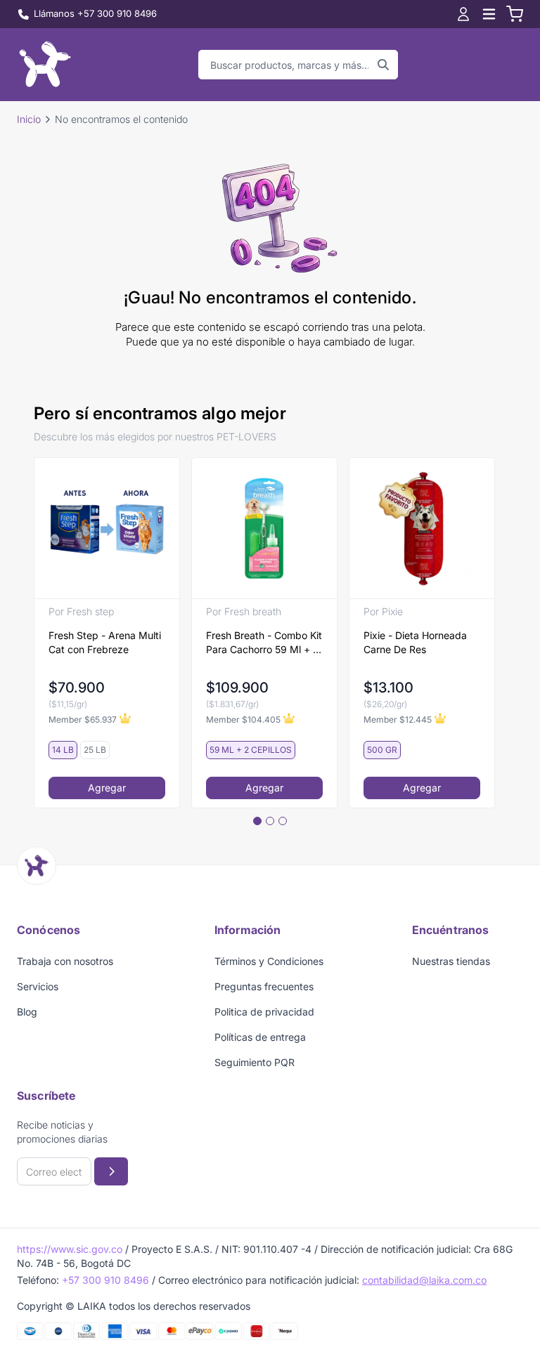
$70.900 (77, 687)
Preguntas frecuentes (264, 986)
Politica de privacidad (264, 1012)
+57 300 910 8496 (105, 1280)
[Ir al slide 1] (257, 821)
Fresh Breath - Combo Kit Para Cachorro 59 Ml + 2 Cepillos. (264, 643)
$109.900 (237, 687)
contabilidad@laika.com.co (424, 1280)
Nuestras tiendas (451, 961)
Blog (27, 1012)
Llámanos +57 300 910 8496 (95, 13)
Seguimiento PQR (254, 1062)
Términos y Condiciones (268, 961)
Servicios (37, 986)
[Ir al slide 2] (270, 821)
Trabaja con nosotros (65, 961)
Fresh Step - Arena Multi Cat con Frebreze (105, 642)
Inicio (29, 119)
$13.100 (388, 687)
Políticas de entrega (260, 1037)
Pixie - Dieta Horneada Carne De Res (415, 642)
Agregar (107, 788)
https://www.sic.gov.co (69, 1249)
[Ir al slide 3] (282, 821)
